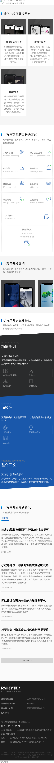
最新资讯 (5, 518)
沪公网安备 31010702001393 (39, 755)
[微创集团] (18, 293)
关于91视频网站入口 (36, 699)
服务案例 (5, 713)
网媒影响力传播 (8, 703)
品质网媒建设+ (7, 699)
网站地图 (35, 757)
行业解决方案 (7, 708)
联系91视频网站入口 (36, 708)
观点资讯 (31, 703)
